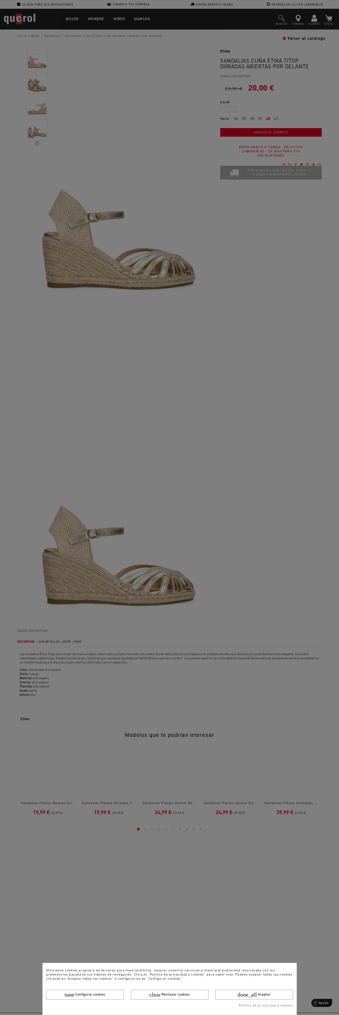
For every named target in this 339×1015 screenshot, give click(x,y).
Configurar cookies (85, 995)
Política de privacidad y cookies (266, 1005)
